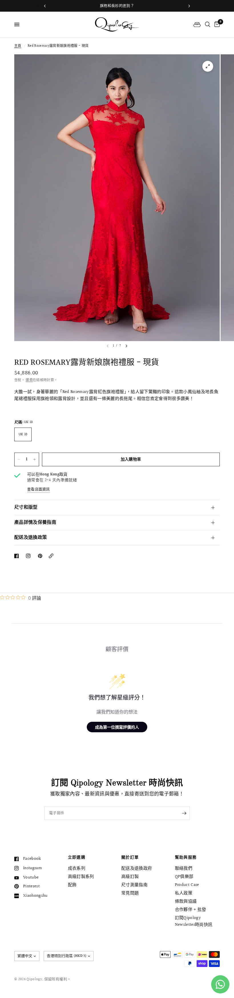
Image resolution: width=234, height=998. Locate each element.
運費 (29, 380)
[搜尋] (207, 24)
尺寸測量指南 (134, 885)
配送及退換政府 (136, 868)
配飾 (72, 885)
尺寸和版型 (26, 507)
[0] (216, 24)
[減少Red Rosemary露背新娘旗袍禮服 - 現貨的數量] (19, 459)
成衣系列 (76, 868)
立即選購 (77, 857)
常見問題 (130, 893)
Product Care (187, 885)
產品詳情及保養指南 (35, 522)
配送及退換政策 (30, 537)
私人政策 (183, 893)
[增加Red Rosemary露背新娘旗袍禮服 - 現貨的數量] (34, 459)
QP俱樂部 (184, 876)
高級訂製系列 (81, 876)
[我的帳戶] (197, 24)
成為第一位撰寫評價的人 (117, 727)
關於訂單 (130, 857)
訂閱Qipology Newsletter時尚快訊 (194, 921)
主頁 (17, 46)
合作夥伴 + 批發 (190, 909)
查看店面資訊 (38, 489)
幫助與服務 (186, 857)
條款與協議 (186, 901)
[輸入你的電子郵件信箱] (184, 813)
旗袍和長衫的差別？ (117, 6)
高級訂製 (130, 876)
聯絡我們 (183, 868)
